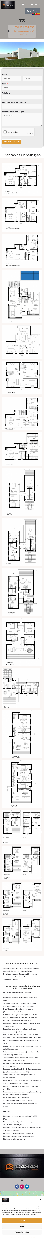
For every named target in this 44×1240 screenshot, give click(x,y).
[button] (41, 1200)
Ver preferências (22, 1232)
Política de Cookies (14, 1237)
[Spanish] (38, 13)
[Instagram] (35, 4)
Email (5, 84)
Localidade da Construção (14, 102)
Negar (22, 1226)
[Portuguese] (35, 13)
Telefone (6, 93)
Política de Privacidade (28, 1237)
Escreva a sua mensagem (13, 112)
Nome (5, 75)
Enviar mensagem (11, 141)
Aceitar (22, 1220)
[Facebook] (32, 4)
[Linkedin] (39, 4)
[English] (33, 13)
